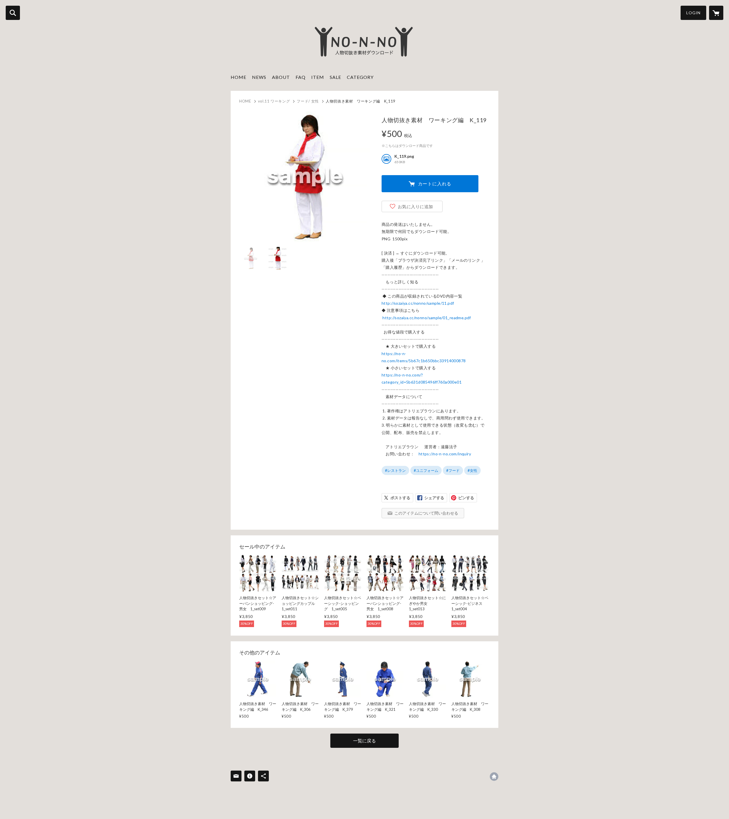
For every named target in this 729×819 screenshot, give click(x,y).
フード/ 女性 (308, 101)
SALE (335, 77)
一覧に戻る (364, 740)
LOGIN (693, 12)
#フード (453, 470)
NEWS (259, 77)
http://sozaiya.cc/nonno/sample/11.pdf (418, 303)
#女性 (472, 470)
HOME (238, 77)
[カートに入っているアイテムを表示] (716, 13)
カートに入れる (435, 183)
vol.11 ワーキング (274, 101)
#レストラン (395, 470)
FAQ (301, 77)
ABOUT (281, 77)
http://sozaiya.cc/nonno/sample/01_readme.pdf (426, 317)
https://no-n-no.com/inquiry (445, 453)
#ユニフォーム (426, 470)
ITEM (317, 77)
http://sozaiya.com (494, 776)
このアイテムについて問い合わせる (426, 513)
